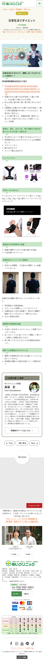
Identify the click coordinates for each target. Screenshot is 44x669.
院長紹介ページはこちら (21, 430)
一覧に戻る (21, 443)
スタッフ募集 (22, 657)
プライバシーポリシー (17, 648)
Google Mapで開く (34, 505)
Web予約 (15, 594)
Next (33, 443)
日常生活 (39, 32)
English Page (30, 648)
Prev (11, 443)
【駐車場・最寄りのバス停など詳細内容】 (22, 521)
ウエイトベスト (12, 32)
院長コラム (22, 13)
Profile (14, 554)
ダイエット (22, 32)
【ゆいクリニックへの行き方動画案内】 (22, 518)
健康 (28, 32)
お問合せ (26, 594)
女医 (33, 32)
